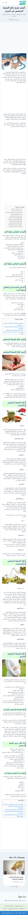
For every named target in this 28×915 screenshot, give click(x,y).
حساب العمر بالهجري (13, 908)
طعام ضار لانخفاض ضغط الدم (15, 226)
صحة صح (16, 913)
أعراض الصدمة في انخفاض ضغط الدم (14, 212)
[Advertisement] (14, 38)
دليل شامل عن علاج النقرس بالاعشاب (14, 809)
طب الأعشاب (19, 14)
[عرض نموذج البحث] (6, 2)
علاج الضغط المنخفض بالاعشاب (15, 217)
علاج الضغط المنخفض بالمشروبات (14, 219)
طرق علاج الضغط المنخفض (16, 214)
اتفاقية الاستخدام (9, 906)
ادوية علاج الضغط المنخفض (16, 216)
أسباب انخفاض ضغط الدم (16, 209)
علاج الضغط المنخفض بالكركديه (15, 222)
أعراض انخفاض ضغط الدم (16, 210)
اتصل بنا (5, 908)
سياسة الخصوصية (19, 906)
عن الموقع (22, 908)
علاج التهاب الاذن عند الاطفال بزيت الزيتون (13, 804)
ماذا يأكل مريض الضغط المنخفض (15, 224)
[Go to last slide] (22, 873)
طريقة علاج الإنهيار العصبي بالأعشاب (14, 330)
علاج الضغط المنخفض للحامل (15, 221)
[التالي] (5, 873)
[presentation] (14, 867)
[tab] (16, 886)
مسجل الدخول (14, 900)
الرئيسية (24, 14)
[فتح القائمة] (3, 3)
